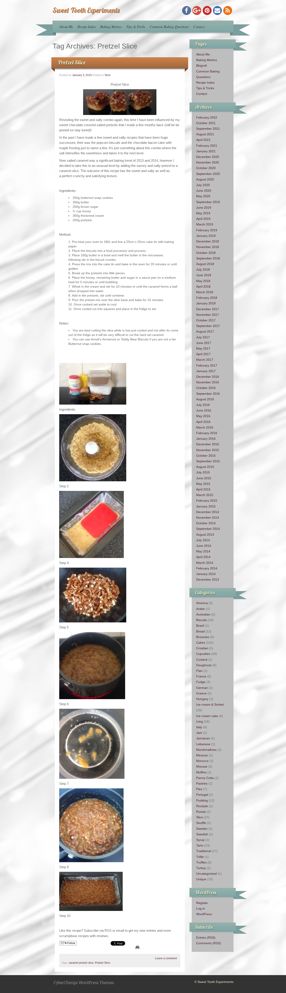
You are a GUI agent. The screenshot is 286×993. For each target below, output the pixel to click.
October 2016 (206, 388)
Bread (200, 631)
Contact (198, 26)
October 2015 (206, 455)
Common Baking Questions (169, 26)
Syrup (200, 840)
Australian (203, 614)
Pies (199, 789)
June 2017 (203, 343)
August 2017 (205, 331)
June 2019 (203, 207)
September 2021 (208, 128)
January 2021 (206, 151)
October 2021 (206, 123)
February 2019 (206, 230)
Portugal (202, 794)
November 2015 (207, 450)
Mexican (202, 755)
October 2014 (206, 523)
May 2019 (203, 213)
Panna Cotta (205, 778)
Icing (199, 721)
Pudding (202, 800)
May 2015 (203, 484)
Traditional (203, 851)
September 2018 (208, 258)
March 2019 (204, 224)
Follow (71, 943)
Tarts (199, 845)
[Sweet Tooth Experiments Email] (217, 10)
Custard (201, 659)
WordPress (204, 914)
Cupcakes (203, 654)
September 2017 (208, 326)
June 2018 (203, 275)
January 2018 (206, 303)
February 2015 (206, 500)
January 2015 (206, 506)
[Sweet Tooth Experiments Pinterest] (207, 10)
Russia (201, 811)
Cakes (200, 642)
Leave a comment (166, 958)
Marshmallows (206, 749)
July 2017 (203, 337)
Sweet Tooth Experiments (86, 10)
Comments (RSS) (208, 943)
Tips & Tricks (135, 26)
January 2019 (206, 236)
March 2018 (204, 292)
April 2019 (203, 219)
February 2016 (206, 433)
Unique (201, 879)
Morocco (202, 761)
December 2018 (207, 241)
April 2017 (203, 354)
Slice (108, 75)
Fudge (200, 682)
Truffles (201, 862)
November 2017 (207, 314)
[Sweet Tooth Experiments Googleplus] (196, 10)
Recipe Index (87, 26)
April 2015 (203, 489)
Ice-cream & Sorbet (210, 704)
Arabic (200, 609)
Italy (199, 727)
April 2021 (203, 140)
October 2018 (206, 253)
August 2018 (205, 264)
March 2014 (204, 562)
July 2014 (203, 540)
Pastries (202, 783)
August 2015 (205, 467)
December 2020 (207, 157)
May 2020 (203, 196)
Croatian (202, 648)
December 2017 (207, 309)
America (202, 603)
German (202, 688)
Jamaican (203, 738)
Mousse (201, 766)
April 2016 (203, 422)
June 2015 (203, 478)
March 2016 (204, 427)
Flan (199, 671)
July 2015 (203, 472)
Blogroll (201, 65)
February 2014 (206, 568)
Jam (199, 732)
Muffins (201, 772)
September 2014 (208, 528)
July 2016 (203, 405)
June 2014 (203, 545)
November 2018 (207, 247)
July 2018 (203, 269)
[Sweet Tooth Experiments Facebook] (186, 10)
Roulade (202, 806)
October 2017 (206, 320)
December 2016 (207, 376)
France (201, 676)
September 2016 (208, 393)
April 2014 (203, 557)
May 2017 (203, 348)
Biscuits (201, 620)
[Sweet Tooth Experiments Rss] (227, 10)
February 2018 (206, 297)
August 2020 (205, 179)
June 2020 (203, 190)
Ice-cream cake (207, 716)
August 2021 (205, 134)
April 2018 (203, 286)
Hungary (202, 699)
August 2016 (205, 399)
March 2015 (204, 495)
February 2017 (206, 365)
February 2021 (206, 145)
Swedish (202, 834)
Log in (200, 908)
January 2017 (206, 371)
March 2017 (204, 359)
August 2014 (205, 534)
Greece (201, 693)
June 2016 (203, 410)
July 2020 (203, 185)
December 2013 (207, 579)
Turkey (201, 868)
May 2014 (203, 551)
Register (202, 903)
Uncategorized (206, 873)
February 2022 (206, 117)
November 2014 (207, 517)
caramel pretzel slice (81, 962)
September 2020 (208, 174)
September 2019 (208, 202)
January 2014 (206, 574)
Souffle (201, 823)
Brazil (200, 625)
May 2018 (203, 281)
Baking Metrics (111, 26)
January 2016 (206, 438)
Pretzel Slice (72, 62)
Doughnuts (204, 665)
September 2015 (208, 461)
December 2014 (207, 512)
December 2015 (207, 444)
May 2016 (203, 416)
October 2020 (206, 168)
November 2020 (207, 162)
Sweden (202, 828)
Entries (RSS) (205, 937)
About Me (66, 26)
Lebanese (203, 744)
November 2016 (207, 382)
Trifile (200, 857)
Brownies (202, 637)
